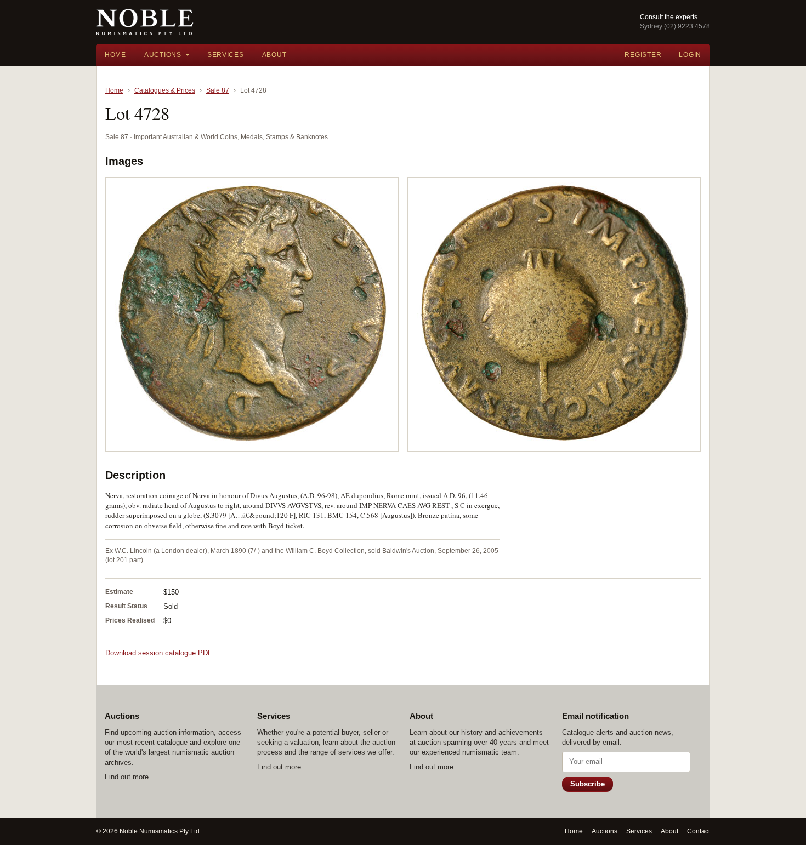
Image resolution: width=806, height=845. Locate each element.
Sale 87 (217, 90)
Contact (698, 831)
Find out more (127, 777)
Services (225, 55)
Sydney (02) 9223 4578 (675, 26)
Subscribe (587, 784)
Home (115, 55)
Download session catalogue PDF (158, 653)
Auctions (162, 55)
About (274, 55)
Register (643, 55)
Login (690, 55)
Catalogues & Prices (164, 90)
